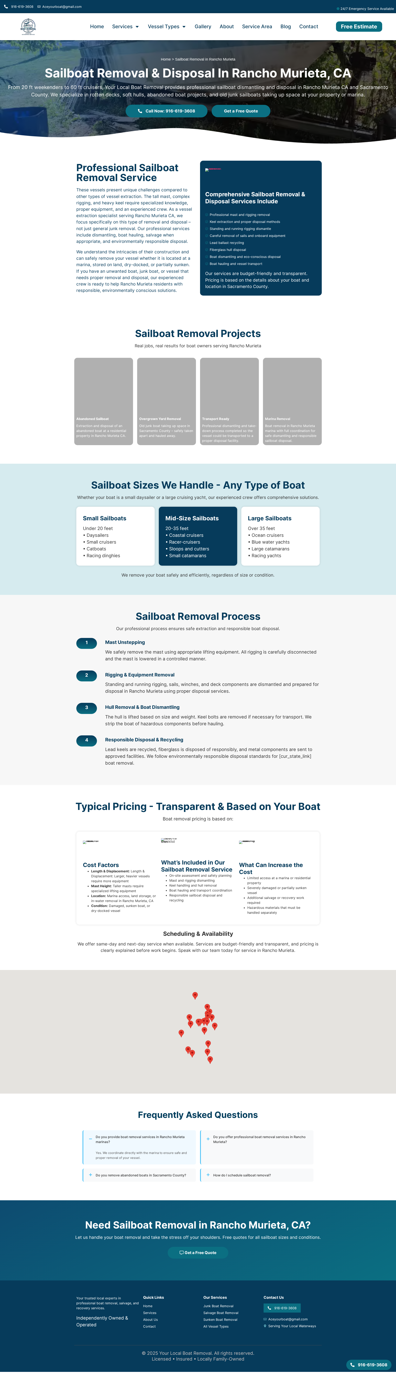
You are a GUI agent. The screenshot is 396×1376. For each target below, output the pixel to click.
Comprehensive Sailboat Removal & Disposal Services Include (255, 198)
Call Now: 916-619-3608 (170, 111)
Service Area (257, 26)
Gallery (203, 26)
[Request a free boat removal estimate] (214, 177)
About (227, 26)
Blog (285, 26)
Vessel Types (163, 26)
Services (122, 26)
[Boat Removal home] (28, 26)
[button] (214, 1026)
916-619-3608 (22, 7)
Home (97, 26)
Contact (308, 26)
